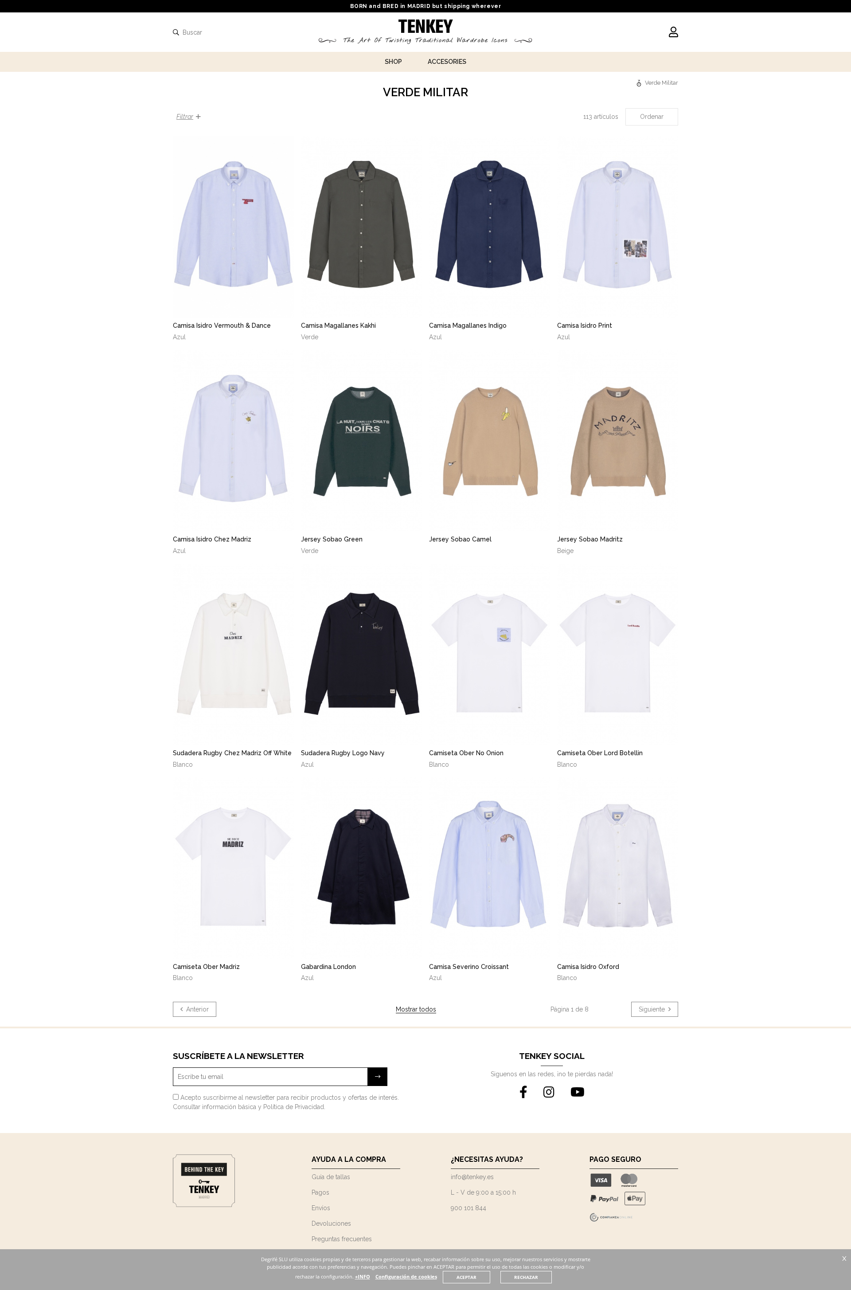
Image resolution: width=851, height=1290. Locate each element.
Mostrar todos (416, 1009)
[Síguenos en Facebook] (523, 1092)
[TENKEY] (425, 27)
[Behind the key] (204, 1204)
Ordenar (652, 116)
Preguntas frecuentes (342, 1239)
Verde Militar (661, 82)
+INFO (362, 1276)
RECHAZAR (526, 1277)
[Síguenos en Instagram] (548, 1092)
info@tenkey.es (472, 1176)
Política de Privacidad (293, 1106)
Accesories (447, 61)
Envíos (321, 1208)
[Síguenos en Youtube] (577, 1092)
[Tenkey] (640, 82)
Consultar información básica (214, 1106)
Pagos (320, 1192)
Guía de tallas (331, 1176)
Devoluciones (331, 1223)
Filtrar (184, 116)
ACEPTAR (466, 1277)
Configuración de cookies (406, 1276)
